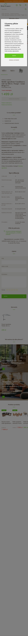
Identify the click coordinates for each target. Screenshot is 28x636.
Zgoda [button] (14, 56)
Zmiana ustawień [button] (14, 60)
